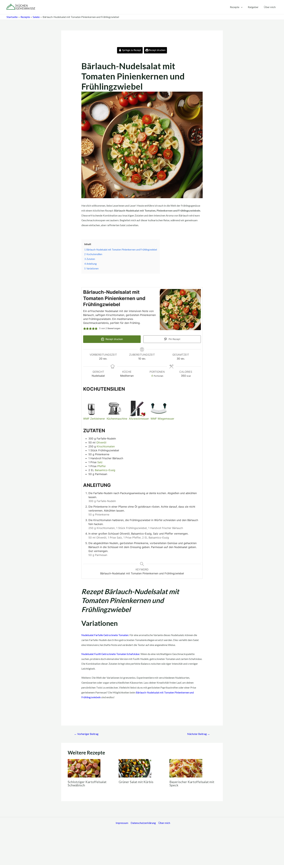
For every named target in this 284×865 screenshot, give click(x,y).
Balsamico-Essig (105, 470)
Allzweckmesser (139, 418)
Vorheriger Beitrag (86, 733)
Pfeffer (101, 466)
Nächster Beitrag (198, 733)
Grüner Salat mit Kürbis (136, 782)
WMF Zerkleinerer (94, 418)
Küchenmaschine (117, 418)
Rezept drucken (157, 50)
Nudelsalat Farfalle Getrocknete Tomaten (104, 635)
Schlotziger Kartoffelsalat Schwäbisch (87, 783)
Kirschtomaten (106, 446)
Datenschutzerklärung (143, 822)
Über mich (270, 7)
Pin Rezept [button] (174, 339)
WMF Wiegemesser (162, 418)
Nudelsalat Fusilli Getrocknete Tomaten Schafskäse (110, 653)
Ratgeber (253, 7)
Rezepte (234, 7)
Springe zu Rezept (131, 50)
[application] (241, 7)
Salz (100, 462)
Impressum (122, 822)
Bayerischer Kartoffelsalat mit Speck (191, 783)
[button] (84, 328)
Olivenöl (101, 442)
